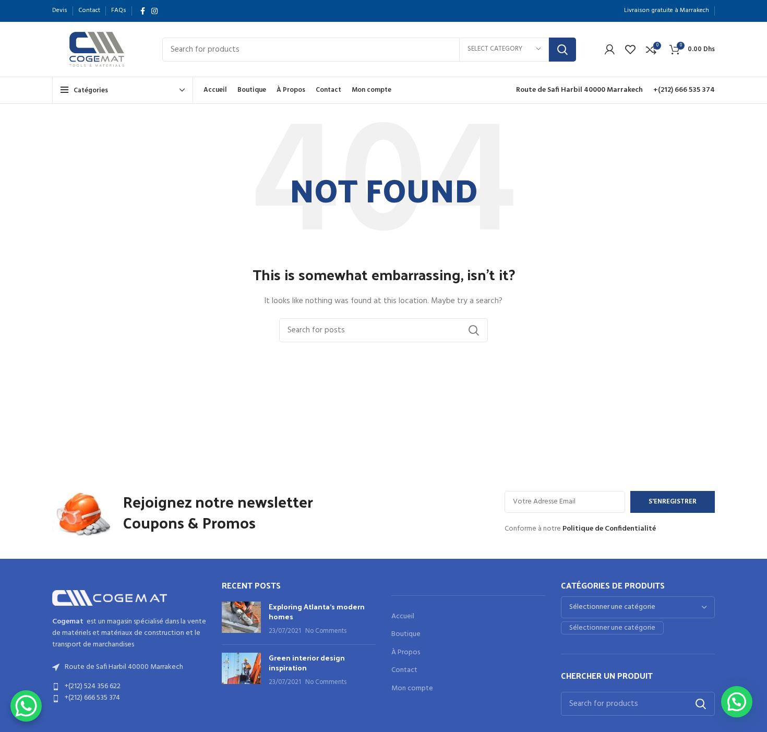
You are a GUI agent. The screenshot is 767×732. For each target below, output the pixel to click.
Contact (404, 670)
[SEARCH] (562, 50)
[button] (736, 701)
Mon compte (412, 688)
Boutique (406, 634)
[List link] (129, 686)
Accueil (402, 616)
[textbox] (612, 628)
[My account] (610, 49)
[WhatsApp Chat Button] (26, 706)
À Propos (405, 652)
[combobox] (612, 627)
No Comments (325, 631)
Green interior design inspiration (307, 663)
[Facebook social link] (142, 11)
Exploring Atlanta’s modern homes (317, 611)
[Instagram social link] (154, 11)
